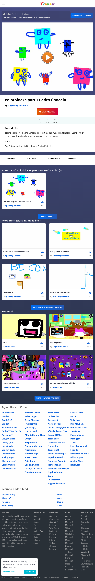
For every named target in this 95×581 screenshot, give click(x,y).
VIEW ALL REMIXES (47, 216)
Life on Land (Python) (58, 427)
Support (37, 522)
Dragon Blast (8, 438)
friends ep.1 (8, 292)
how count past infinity (60, 292)
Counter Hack (8, 453)
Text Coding (7, 505)
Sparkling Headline (18, 106)
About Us (37, 519)
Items (59, 498)
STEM (73, 442)
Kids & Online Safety (51, 578)
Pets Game (30, 461)
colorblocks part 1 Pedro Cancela (17, 201)
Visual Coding (8, 494)
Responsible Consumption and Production (34, 446)
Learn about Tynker (81, 16)
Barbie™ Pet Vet (9, 427)
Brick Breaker (8, 464)
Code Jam (69, 566)
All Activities (8, 412)
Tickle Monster (32, 420)
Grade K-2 (6, 416)
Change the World (33, 468)
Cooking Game (32, 464)
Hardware (75, 464)
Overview (53, 516)
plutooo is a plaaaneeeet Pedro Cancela (18, 251)
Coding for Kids (11, 14)
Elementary (86, 531)
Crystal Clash (76, 412)
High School (86, 537)
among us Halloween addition (63, 383)
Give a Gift (53, 522)
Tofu (5, 342)
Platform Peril (54, 423)
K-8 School (85, 549)
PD (82, 558)
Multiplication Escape (58, 468)
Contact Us (74, 578)
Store (36, 543)
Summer (53, 549)
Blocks (60, 502)
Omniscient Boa (12, 387)
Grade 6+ (6, 423)
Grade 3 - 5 (7, 420)
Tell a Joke (75, 420)
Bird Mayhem (77, 423)
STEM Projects (87, 564)
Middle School (87, 534)
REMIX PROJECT (47, 111)
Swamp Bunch (59, 387)
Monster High (31, 453)
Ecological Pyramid (57, 461)
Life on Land (31, 431)
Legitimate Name (60, 346)
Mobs (59, 505)
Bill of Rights (76, 457)
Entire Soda (10, 346)
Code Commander (33, 472)
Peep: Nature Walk (79, 453)
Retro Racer (53, 412)
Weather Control (33, 412)
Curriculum (54, 519)
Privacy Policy (36, 578)
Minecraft (7, 498)
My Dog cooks (56, 342)
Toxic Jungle (7, 457)
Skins (59, 494)
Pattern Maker (77, 435)
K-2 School (85, 546)
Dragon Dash (8, 450)
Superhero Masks (56, 457)
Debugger (75, 438)
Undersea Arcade (78, 427)
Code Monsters (9, 468)
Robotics (6, 502)
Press (36, 525)
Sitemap (37, 534)
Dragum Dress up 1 (11, 383)
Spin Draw (75, 431)
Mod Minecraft (9, 461)
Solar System (54, 479)
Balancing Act (31, 416)
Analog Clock (76, 461)
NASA (73, 416)
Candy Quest (8, 442)
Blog (35, 516)
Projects (25, 14)
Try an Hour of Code (14, 407)
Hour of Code (71, 569)
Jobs (35, 528)
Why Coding (54, 528)
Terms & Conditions (20, 578)
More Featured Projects (47, 398)
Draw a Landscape (57, 453)
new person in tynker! (59, 251)
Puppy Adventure (56, 483)
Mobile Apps (39, 531)
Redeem (52, 525)
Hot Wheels (7, 446)
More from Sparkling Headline (48, 307)
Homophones (54, 464)
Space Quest (31, 457)
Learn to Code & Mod (15, 489)
